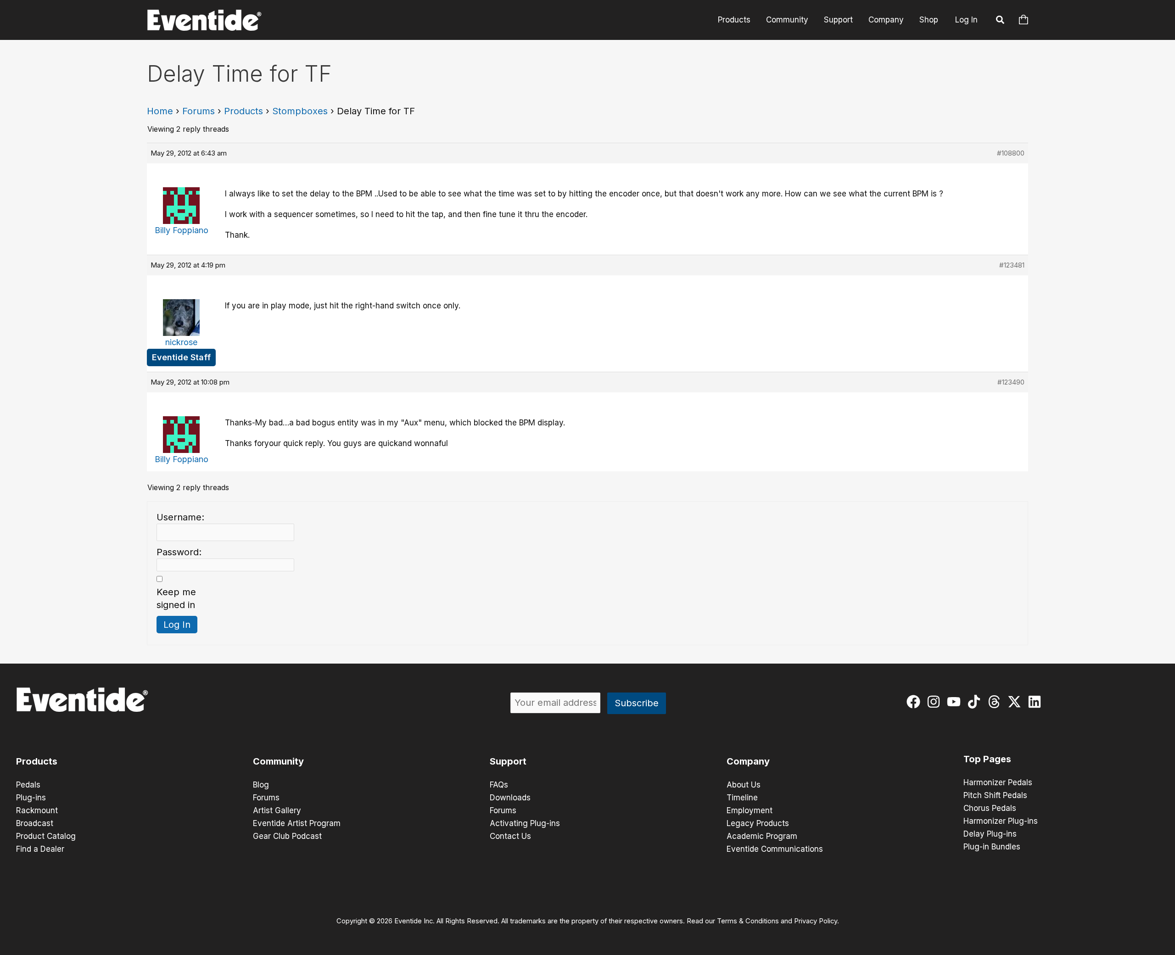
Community (787, 19)
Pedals (28, 784)
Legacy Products (758, 823)
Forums (198, 111)
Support (838, 19)
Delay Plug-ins (990, 833)
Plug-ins (31, 797)
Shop (928, 19)
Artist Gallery (277, 810)
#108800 (1010, 153)
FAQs (499, 784)
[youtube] (956, 702)
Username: (180, 517)
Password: (179, 552)
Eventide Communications (775, 849)
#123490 (1010, 382)
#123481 (1011, 265)
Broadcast (34, 823)
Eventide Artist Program (297, 823)
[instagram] (936, 702)
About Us (744, 784)
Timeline (742, 797)
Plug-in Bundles (991, 846)
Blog (261, 784)
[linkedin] (1037, 702)
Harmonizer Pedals (997, 782)
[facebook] (915, 702)
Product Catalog (46, 836)
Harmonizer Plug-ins (1000, 821)
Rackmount (37, 810)
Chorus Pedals (989, 808)
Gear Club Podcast (287, 836)
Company (886, 19)
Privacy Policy (815, 921)
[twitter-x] (1016, 702)
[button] (1000, 21)
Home (160, 111)
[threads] (996, 702)
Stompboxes (300, 111)
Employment (749, 810)
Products (734, 19)
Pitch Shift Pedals (995, 795)
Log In (966, 19)
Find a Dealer (40, 849)
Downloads (510, 797)
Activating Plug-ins (525, 823)
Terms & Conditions (748, 921)
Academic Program (762, 836)
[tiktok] (976, 702)
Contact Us (510, 836)
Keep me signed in (176, 598)
